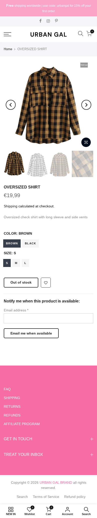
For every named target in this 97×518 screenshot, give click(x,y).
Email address (16, 310)
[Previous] (11, 105)
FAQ (7, 389)
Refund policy (75, 497)
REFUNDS (12, 415)
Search (22, 497)
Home (8, 49)
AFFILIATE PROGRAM (22, 424)
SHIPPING (12, 398)
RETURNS (12, 406)
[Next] (86, 105)
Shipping (10, 206)
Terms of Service (46, 497)
